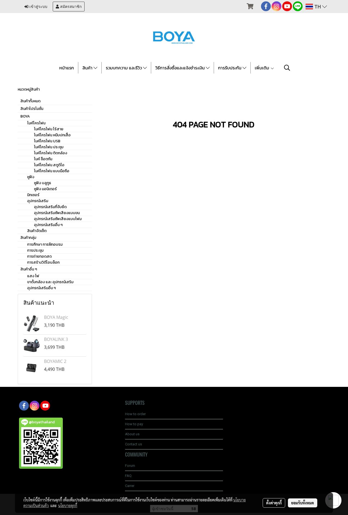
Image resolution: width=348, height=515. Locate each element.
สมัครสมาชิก (70, 6)
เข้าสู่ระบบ (37, 6)
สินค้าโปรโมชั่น (31, 109)
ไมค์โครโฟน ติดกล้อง (50, 153)
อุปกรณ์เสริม (37, 201)
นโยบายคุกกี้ (67, 505)
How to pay (134, 424)
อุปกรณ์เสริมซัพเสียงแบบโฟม (58, 219)
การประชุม (35, 250)
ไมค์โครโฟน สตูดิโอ (49, 165)
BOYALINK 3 (56, 339)
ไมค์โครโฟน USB (47, 141)
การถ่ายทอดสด (39, 256)
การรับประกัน (230, 67)
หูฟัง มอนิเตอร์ (45, 189)
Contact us (133, 444)
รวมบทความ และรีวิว (124, 67)
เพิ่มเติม (262, 67)
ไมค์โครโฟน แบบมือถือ (51, 171)
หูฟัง (30, 177)
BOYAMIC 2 (55, 361)
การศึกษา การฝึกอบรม (45, 244)
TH (317, 6)
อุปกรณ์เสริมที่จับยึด (50, 207)
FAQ (128, 476)
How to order (135, 414)
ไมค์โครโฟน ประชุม (48, 147)
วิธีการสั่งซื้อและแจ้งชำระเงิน (180, 67)
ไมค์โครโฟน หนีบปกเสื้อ (52, 135)
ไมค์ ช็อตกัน (43, 159)
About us (132, 434)
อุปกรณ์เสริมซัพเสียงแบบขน (57, 213)
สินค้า (88, 67)
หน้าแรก (66, 67)
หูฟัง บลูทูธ (42, 183)
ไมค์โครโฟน (36, 123)
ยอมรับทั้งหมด (302, 502)
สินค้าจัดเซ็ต (36, 231)
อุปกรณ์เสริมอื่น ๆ (48, 225)
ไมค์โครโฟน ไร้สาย (48, 129)
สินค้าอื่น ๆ (28, 269)
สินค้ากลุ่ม (28, 237)
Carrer (129, 486)
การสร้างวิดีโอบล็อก (43, 262)
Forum (130, 466)
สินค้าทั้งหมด (30, 101)
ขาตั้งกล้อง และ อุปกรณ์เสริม (50, 282)
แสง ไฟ (33, 276)
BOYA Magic (56, 317)
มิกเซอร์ (33, 195)
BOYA (25, 116)
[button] (287, 68)
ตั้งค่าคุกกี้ (274, 502)
